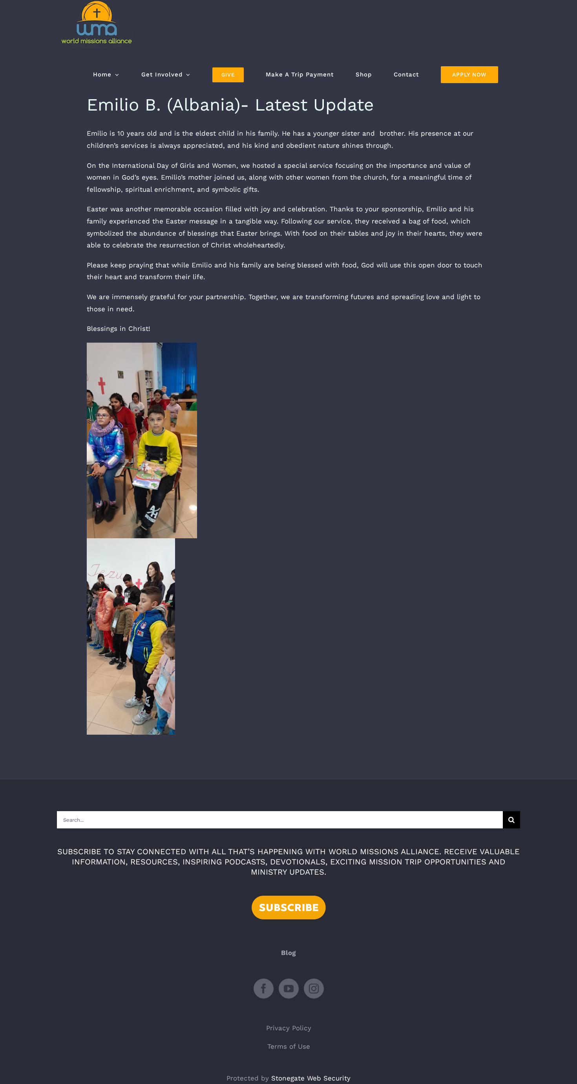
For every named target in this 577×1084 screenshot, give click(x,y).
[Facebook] (264, 989)
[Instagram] (314, 989)
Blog (288, 953)
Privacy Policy (288, 1028)
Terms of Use (288, 1046)
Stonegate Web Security (311, 1078)
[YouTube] (289, 989)
